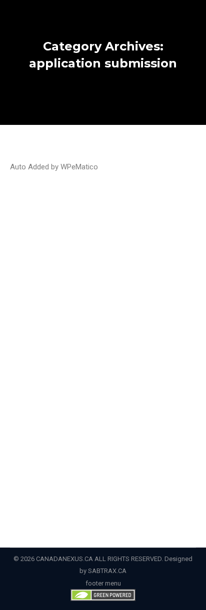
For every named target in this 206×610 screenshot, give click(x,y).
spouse (99, 322)
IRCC (88, 298)
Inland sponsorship (50, 298)
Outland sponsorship (128, 298)
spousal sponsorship (53, 322)
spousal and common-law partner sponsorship (90, 310)
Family (149, 286)
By (36, 346)
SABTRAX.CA (107, 571)
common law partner (52, 286)
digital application (110, 286)
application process (51, 274)
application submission (118, 274)
